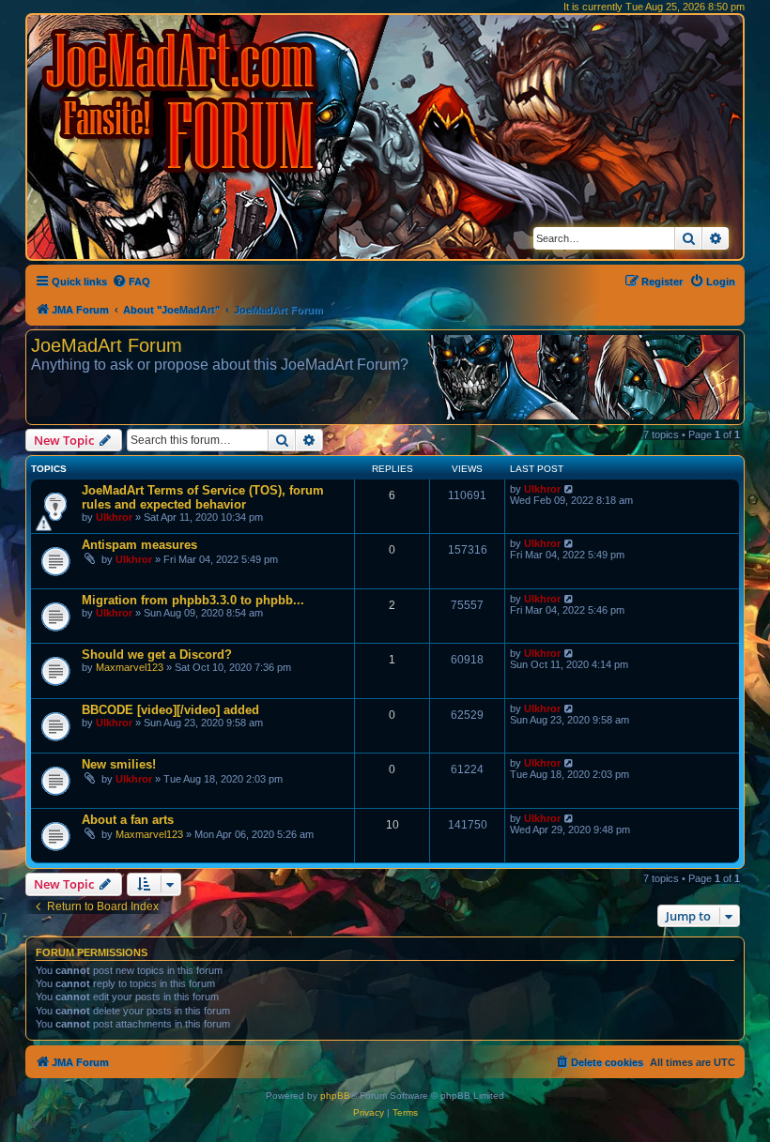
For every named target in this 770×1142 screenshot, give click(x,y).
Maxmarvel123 (129, 667)
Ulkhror (114, 517)
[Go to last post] (569, 489)
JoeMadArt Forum (106, 345)
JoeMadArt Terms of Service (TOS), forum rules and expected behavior (203, 497)
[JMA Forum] (183, 101)
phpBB (335, 1095)
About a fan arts (128, 820)
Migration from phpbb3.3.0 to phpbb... (193, 600)
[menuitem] (131, 281)
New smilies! (119, 764)
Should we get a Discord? (157, 654)
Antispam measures (139, 545)
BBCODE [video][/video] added (170, 710)
